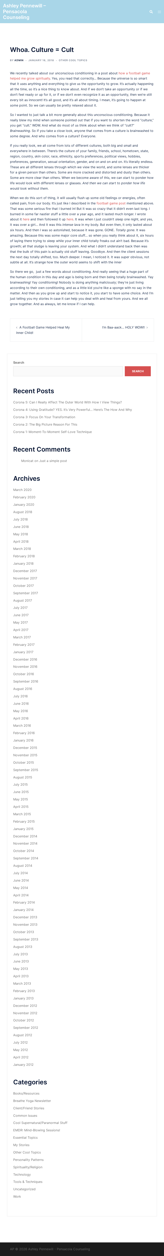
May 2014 (20, 888)
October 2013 (23, 932)
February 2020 (24, 497)
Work (17, 1196)
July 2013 (20, 954)
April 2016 (21, 718)
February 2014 (24, 902)
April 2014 (21, 895)
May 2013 (20, 969)
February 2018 (24, 556)
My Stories (21, 1145)
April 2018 (21, 541)
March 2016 (22, 726)
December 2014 (25, 836)
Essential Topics (25, 1138)
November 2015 (25, 755)
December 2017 (25, 571)
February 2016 (24, 733)
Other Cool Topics (73, 60)
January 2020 (23, 505)
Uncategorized (24, 1189)
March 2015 (22, 814)
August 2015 (22, 777)
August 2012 (22, 1035)
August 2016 (22, 689)
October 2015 (23, 762)
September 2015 (25, 770)
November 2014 (25, 843)
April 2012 (21, 1057)
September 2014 (25, 858)
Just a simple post (53, 461)
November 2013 (25, 925)
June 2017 (21, 615)
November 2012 (25, 1013)
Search (18, 362)
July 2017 (20, 608)
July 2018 (20, 519)
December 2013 (25, 917)
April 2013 (21, 976)
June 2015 (21, 792)
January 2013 (23, 998)
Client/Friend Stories (28, 1108)
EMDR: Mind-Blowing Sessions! (36, 1130)
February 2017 (24, 645)
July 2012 (20, 1042)
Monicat (27, 461)
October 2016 (23, 674)
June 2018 (21, 527)
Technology (22, 1174)
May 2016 (20, 711)
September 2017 (25, 593)
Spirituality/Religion (27, 1167)
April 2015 (21, 807)
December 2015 (25, 748)
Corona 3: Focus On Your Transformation (44, 417)
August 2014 (22, 866)
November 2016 (25, 667)
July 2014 (20, 873)
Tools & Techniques (27, 1182)
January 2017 (23, 652)
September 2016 (25, 681)
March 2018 (22, 549)
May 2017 (20, 622)
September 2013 (25, 939)
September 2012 (25, 1028)
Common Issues (25, 1116)
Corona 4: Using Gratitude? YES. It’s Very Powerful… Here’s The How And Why (72, 410)
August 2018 (22, 512)
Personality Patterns (28, 1160)
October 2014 (23, 851)
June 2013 (21, 961)
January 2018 (23, 563)
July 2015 (20, 784)
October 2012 (23, 1020)
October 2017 (23, 586)
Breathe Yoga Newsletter (32, 1101)
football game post (111, 203)
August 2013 (22, 947)
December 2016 (25, 659)
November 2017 (25, 578)
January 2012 (23, 1065)
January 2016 (23, 740)
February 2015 (24, 821)
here (26, 219)
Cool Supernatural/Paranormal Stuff (40, 1123)
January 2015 (23, 829)
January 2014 (23, 910)
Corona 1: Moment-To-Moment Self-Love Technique (52, 432)
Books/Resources (26, 1093)
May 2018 (20, 534)
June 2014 (21, 880)
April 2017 (20, 630)
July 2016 (20, 696)
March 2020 (22, 490)
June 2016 (21, 704)
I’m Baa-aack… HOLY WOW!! (123, 327)
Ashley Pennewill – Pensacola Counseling (24, 11)
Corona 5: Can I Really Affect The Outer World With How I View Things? (67, 402)
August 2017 (22, 600)
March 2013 (22, 983)
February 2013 (24, 991)
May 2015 (20, 799)
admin (19, 60)
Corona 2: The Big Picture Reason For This (45, 424)
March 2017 (22, 637)
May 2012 (20, 1050)
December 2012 (25, 1006)
